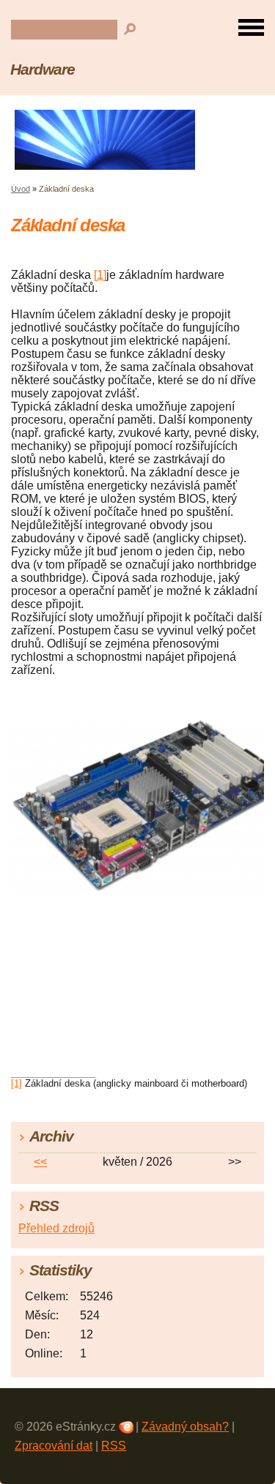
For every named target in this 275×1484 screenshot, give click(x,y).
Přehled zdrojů (56, 1228)
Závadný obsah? (185, 1426)
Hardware (42, 69)
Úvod (20, 188)
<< (40, 1161)
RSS (113, 1445)
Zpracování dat (53, 1445)
